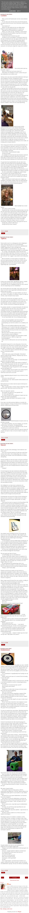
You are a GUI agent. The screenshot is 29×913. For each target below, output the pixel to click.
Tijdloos (3, 238)
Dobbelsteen (5, 650)
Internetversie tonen (14, 880)
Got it (18, 11)
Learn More (12, 11)
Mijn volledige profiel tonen (6, 908)
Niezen (3, 445)
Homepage (14, 877)
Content (4, 16)
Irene (10, 884)
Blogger (19, 911)
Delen (3, 233)
